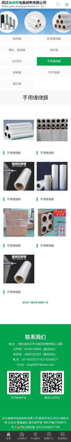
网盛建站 (22, 422)
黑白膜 (17, 83)
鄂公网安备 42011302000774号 (40, 427)
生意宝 (12, 422)
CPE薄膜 (54, 72)
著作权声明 (35, 422)
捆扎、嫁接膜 (17, 49)
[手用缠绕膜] (18, 129)
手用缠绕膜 (54, 61)
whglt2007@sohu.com (40, 364)
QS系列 (17, 61)
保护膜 (54, 49)
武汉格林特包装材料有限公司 (20, 418)
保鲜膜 (17, 72)
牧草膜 (17, 38)
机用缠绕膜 (54, 38)
